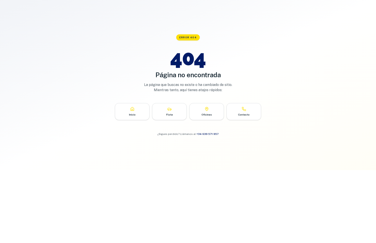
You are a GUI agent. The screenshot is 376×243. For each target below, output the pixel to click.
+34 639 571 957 (207, 134)
